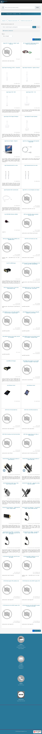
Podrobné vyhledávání (8, 30)
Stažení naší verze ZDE (21, 700)
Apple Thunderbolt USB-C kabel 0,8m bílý (11, 189)
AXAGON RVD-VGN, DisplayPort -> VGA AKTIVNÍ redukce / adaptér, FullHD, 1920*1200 (31, 508)
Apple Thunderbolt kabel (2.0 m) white (30, 165)
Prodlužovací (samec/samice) (26, 20)
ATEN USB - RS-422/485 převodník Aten (31, 409)
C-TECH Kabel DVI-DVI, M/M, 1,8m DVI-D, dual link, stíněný (11, 557)
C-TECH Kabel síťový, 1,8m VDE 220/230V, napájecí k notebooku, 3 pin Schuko (31, 606)
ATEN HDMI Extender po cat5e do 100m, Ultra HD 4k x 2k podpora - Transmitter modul (31, 337)
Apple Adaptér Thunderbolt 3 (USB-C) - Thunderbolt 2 (11, 68)
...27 (39, 39)
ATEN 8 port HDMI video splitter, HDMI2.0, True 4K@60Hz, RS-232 (11, 239)
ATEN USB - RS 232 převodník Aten (11, 409)
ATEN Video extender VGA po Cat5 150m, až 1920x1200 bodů (30, 435)
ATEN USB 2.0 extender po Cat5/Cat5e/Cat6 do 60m (11, 434)
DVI (20, 13)
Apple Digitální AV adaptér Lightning (31, 116)
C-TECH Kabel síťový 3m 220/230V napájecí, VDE (11, 605)
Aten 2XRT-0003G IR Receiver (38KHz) (11, 214)
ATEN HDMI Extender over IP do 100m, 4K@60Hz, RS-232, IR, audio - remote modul (31, 288)
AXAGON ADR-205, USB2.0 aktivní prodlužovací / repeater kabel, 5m (11, 459)
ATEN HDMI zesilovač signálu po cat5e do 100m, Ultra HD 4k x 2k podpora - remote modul (31, 361)
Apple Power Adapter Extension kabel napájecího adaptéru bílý (31, 141)
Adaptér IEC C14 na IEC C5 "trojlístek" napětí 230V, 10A (11, 43)
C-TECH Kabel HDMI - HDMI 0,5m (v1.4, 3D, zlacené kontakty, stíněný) (31, 557)
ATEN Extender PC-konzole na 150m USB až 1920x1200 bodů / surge (11, 288)
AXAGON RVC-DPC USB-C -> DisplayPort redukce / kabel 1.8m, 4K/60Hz (31, 483)
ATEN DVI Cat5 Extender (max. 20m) (31, 238)
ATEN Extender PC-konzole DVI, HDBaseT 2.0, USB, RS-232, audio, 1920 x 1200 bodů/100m (31, 263)
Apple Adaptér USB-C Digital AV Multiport (11, 116)
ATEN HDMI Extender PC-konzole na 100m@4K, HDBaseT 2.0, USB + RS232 (31, 312)
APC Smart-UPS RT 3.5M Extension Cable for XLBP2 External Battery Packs (31, 43)
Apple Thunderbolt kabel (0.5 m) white (11, 165)
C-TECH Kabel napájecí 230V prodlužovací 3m (11, 580)
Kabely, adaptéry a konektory (11, 13)
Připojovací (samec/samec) (13, 20)
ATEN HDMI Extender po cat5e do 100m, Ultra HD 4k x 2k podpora (11, 337)
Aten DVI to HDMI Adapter (11, 263)
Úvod (3, 13)
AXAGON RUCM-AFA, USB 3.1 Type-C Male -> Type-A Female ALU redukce (11, 483)
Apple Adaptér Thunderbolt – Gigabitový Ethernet (30, 67)
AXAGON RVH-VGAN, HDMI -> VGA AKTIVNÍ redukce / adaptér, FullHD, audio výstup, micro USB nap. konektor (11, 533)
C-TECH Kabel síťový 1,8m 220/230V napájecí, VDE (31, 580)
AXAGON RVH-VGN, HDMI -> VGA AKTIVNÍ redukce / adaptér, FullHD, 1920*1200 (31, 532)
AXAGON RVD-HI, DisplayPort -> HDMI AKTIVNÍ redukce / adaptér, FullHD (11, 508)
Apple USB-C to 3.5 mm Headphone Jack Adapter (31, 189)
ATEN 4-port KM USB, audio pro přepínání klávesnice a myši (31, 215)
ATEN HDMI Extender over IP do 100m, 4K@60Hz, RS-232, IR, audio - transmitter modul (11, 312)
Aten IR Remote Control (11, 385)
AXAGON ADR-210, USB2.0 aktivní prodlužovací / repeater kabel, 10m (30, 459)
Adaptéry (4, 20)
